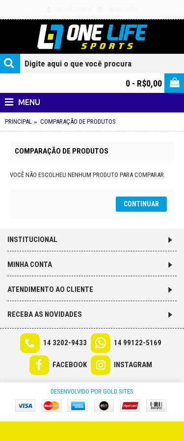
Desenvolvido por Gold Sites (92, 391)
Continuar (141, 204)
